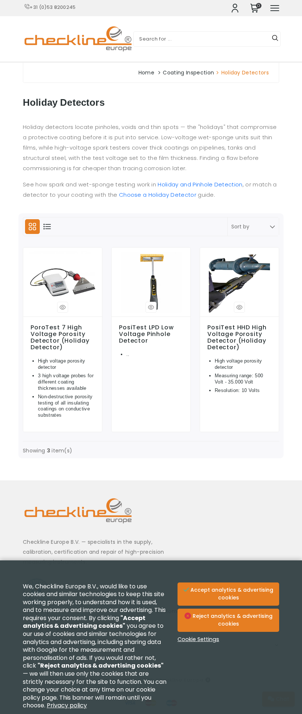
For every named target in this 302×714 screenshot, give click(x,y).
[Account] (235, 8)
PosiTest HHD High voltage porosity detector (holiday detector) (236, 337)
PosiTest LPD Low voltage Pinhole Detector (146, 334)
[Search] (275, 39)
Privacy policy (67, 705)
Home (146, 72)
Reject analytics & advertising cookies (232, 620)
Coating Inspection (188, 72)
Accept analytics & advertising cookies (231, 594)
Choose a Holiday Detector (157, 195)
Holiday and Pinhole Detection (200, 184)
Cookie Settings (198, 639)
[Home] (151, 516)
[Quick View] (62, 307)
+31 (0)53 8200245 (52, 7)
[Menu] (274, 8)
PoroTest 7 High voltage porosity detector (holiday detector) (60, 337)
